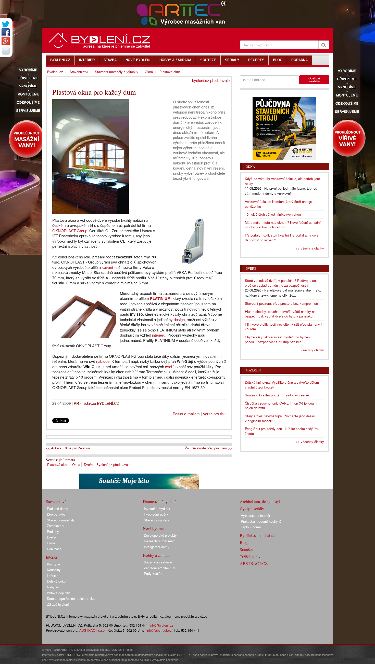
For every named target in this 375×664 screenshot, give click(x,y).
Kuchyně (53, 564)
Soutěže (246, 549)
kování (107, 267)
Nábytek (53, 587)
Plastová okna (57, 464)
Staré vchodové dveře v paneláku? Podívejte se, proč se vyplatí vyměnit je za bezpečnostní (281, 283)
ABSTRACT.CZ (254, 563)
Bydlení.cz (55, 71)
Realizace (54, 548)
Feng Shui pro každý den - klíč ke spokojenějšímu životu (282, 431)
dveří (169, 366)
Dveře (88, 464)
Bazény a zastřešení (159, 562)
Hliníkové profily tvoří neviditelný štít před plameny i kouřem (283, 326)
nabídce (102, 361)
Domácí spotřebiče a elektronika (71, 598)
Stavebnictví (79, 71)
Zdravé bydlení (58, 604)
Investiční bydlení (157, 508)
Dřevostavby (56, 514)
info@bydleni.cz (161, 625)
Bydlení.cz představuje (113, 464)
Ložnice (52, 575)
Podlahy (53, 531)
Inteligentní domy (156, 546)
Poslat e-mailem (186, 413)
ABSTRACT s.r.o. (92, 630)
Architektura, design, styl (260, 501)
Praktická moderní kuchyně (261, 521)
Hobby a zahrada (156, 555)
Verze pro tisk (214, 413)
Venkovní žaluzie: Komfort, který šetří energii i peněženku (279, 204)
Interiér (51, 557)
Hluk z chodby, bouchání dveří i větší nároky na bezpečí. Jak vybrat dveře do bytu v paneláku (280, 314)
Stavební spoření (156, 520)
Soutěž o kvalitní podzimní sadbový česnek (277, 395)
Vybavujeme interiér (255, 515)
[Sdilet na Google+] (6, 41)
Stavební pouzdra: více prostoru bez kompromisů (281, 303)
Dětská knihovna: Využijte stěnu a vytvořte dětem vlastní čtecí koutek (282, 385)
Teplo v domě (251, 526)
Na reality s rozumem (160, 540)
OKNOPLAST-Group (69, 230)
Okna (76, 464)
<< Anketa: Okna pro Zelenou (68, 448)
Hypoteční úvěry (156, 514)
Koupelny (54, 569)
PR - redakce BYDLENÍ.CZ (96, 403)
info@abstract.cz (159, 630)
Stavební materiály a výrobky (116, 71)
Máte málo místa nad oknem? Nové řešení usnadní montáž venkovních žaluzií (283, 225)
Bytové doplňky (58, 592)
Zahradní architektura (159, 567)
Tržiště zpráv (250, 556)
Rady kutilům (153, 573)
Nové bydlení (153, 528)
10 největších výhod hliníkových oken (273, 214)
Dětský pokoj (56, 581)
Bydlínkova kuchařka (257, 535)
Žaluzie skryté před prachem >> (208, 448)
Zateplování (55, 525)
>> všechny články (310, 248)
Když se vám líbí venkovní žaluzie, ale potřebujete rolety (282, 181)
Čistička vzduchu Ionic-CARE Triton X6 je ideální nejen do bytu (281, 405)
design (179, 319)
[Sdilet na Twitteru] (6, 24)
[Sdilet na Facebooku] (6, 32)
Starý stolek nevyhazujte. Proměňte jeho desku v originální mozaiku (280, 418)
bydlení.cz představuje (211, 80)
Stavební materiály (61, 520)
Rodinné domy (57, 508)
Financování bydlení (159, 501)
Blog (244, 542)
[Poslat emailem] (5, 50)
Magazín (253, 370)
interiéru (158, 335)
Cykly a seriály (252, 508)
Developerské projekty (160, 535)
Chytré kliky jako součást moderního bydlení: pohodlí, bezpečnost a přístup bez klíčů (278, 339)
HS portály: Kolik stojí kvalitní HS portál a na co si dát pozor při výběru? (282, 237)
